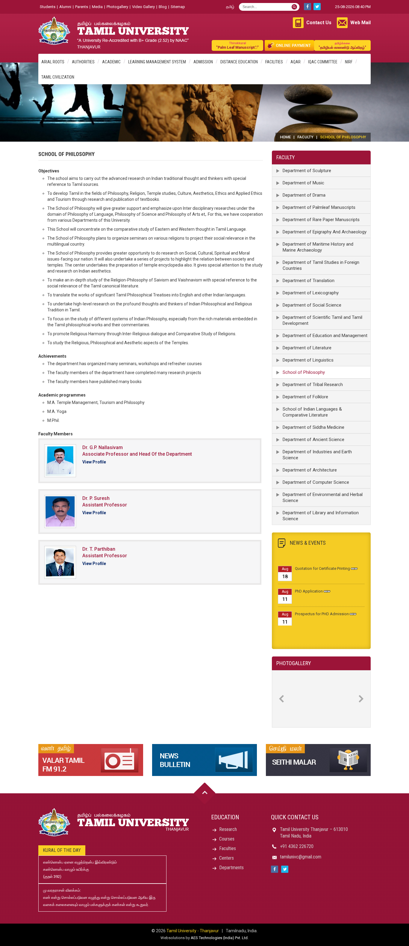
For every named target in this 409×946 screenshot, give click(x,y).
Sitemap (178, 6)
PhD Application (309, 583)
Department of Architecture (310, 470)
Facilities (274, 61)
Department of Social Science (312, 305)
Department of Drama (304, 195)
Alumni (65, 6)
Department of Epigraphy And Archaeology (324, 232)
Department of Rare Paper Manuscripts (321, 219)
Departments (231, 867)
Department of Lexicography (311, 293)
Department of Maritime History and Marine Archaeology (318, 247)
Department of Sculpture (307, 170)
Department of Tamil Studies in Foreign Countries (321, 265)
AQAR (295, 61)
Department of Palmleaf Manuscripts (319, 207)
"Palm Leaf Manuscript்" (237, 46)
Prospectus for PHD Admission (322, 605)
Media (97, 6)
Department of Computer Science (316, 482)
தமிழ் (230, 6)
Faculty (305, 137)
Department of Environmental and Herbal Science (323, 497)
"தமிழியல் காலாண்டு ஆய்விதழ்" (342, 46)
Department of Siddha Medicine (313, 427)
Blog (163, 6)
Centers (226, 858)
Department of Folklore (305, 396)
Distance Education (239, 61)
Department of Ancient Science (313, 439)
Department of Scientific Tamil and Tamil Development (322, 320)
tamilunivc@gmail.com (300, 857)
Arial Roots (52, 61)
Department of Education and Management (325, 335)
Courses (226, 839)
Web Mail (360, 22)
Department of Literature (307, 347)
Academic (111, 61)
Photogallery (117, 6)
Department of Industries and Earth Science (317, 454)
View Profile (94, 462)
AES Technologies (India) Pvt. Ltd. (220, 938)
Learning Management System (157, 61)
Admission (203, 61)
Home (285, 137)
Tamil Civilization (57, 77)
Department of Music (303, 183)
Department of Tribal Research (313, 384)
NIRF (348, 61)
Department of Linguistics (308, 360)
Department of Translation (308, 280)
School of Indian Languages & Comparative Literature (312, 412)
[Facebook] (307, 6)
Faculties (227, 848)
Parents (81, 6)
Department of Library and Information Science (321, 515)
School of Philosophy (304, 372)
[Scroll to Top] (205, 793)
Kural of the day (62, 850)
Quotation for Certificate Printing (322, 560)
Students (47, 6)
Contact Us (318, 22)
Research (228, 829)
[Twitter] (317, 6)
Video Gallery (143, 6)
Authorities (83, 61)
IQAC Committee (322, 61)
